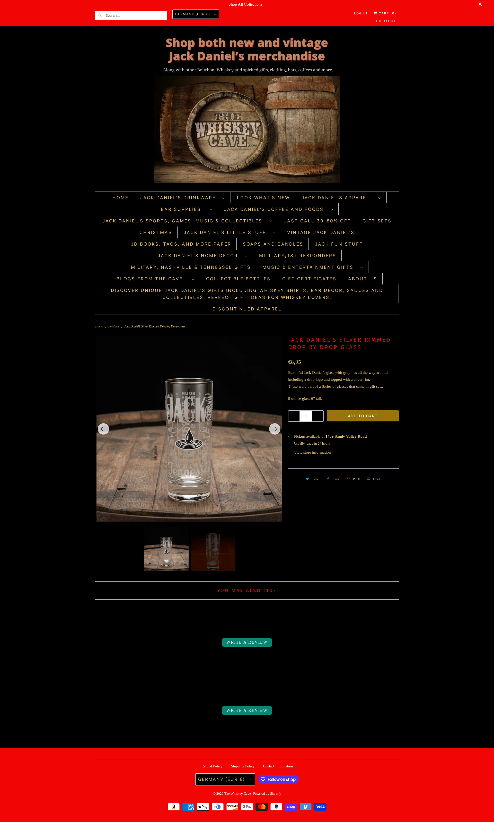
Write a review (247, 642)
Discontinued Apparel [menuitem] (247, 309)
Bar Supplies (184, 209)
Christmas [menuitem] (155, 232)
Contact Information (278, 766)
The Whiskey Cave (238, 793)
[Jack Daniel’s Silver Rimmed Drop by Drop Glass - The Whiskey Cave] (189, 429)
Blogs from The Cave (153, 278)
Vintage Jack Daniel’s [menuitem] (321, 232)
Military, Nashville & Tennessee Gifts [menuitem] (191, 267)
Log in (360, 13)
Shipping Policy (242, 766)
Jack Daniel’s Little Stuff (227, 232)
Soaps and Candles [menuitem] (273, 244)
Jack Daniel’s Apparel (339, 197)
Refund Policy (211, 766)
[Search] (100, 15)
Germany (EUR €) (193, 14)
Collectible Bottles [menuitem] (238, 278)
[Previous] (103, 429)
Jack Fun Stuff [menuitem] (339, 244)
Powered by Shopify (267, 793)
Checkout (385, 21)
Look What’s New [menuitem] (263, 197)
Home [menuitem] (120, 197)
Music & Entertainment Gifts (310, 267)
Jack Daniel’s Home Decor (200, 255)
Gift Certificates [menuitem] (309, 278)
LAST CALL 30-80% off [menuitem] (317, 220)
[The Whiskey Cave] (247, 110)
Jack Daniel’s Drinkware (180, 197)
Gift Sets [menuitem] (377, 220)
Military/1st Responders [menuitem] (297, 255)
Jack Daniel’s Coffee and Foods (276, 209)
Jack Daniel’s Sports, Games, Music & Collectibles (184, 220)
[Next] (274, 429)
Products (114, 326)
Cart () (386, 13)
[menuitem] (183, 197)
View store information (312, 452)
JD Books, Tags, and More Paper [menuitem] (181, 244)
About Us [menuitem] (362, 278)
